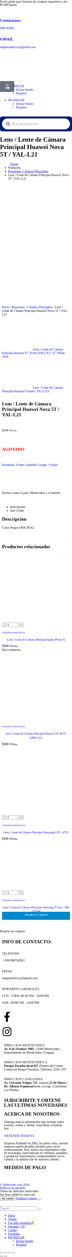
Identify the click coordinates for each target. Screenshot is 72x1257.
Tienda (12, 1219)
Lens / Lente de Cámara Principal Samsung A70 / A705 (36, 832)
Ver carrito (7, 1198)
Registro (21, 93)
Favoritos (14, 1233)
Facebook (8, 465)
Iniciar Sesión (24, 103)
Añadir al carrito (36, 914)
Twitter (19, 465)
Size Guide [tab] (17, 510)
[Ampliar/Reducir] (1, 1252)
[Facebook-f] (7, 1017)
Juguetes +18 (16, 1226)
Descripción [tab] (17, 507)
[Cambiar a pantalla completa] (5, 1252)
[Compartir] (9, 1252)
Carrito (12, 1230)
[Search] (39, 1209)
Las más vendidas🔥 (21, 1223)
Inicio (5, 307)
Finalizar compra (26, 1198)
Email (54, 465)
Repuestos (18, 307)
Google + (43, 465)
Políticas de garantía (12, 1188)
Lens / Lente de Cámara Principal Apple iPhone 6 (36, 639)
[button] (2, 1204)
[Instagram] (7, 1032)
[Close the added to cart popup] (39, 1199)
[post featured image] (36, 620)
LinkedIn (31, 465)
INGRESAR (16, 100)
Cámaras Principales (40, 307)
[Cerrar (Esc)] (13, 1252)
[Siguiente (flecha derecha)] (5, 1256)
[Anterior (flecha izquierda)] (1, 1256)
